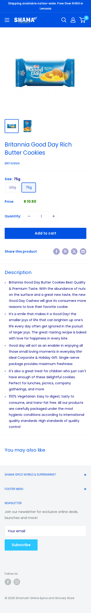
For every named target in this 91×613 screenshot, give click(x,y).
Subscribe (21, 544)
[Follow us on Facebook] (8, 582)
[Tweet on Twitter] (74, 251)
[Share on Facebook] (56, 251)
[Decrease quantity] (29, 216)
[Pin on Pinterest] (65, 251)
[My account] (73, 20)
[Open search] (63, 20)
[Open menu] (7, 20)
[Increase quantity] (54, 216)
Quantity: (13, 216)
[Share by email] (83, 251)
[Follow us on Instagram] (17, 582)
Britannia (12, 163)
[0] (82, 20)
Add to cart (45, 233)
